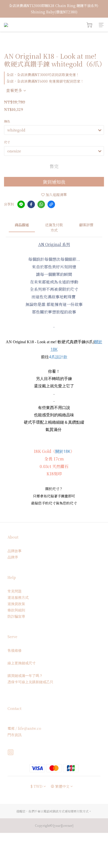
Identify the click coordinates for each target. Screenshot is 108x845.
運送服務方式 (18, 597)
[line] (21, 204)
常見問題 (15, 591)
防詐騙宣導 (16, 616)
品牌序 (13, 557)
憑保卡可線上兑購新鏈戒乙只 (30, 681)
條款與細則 (16, 610)
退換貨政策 (16, 603)
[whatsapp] (41, 204)
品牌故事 (15, 550)
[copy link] (51, 204)
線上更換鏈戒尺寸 (22, 663)
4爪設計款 (58, 357)
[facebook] (31, 204)
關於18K (62, 451)
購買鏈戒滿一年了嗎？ (25, 675)
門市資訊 (15, 734)
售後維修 (15, 650)
